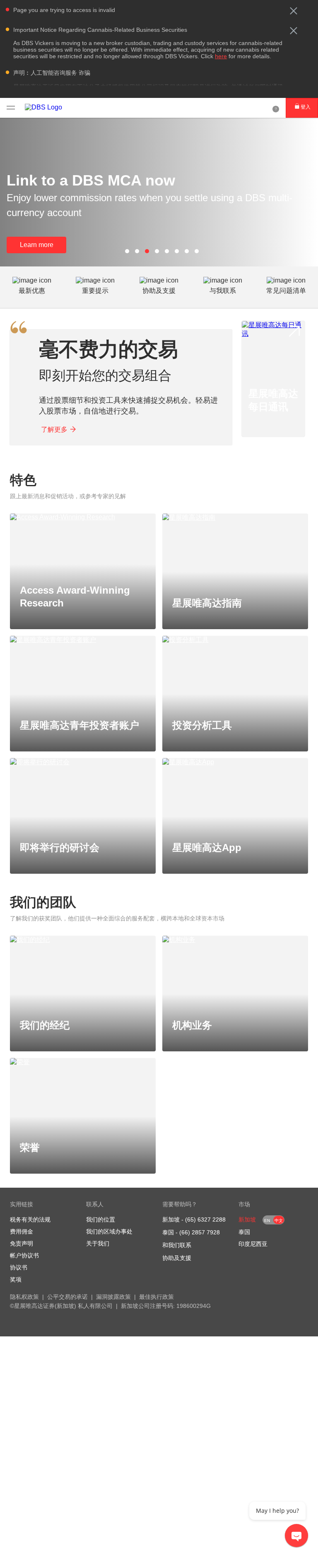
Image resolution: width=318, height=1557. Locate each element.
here (221, 56)
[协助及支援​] (275, 108)
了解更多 (54, 429)
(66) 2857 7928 (199, 1232)
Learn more (36, 244)
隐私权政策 (24, 1296)
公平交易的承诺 (67, 1296)
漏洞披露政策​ (113, 1296)
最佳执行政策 (156, 1296)
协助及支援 (176, 1258)
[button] (294, 11)
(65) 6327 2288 (205, 1219)
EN (267, 1220)
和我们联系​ (176, 1245)
